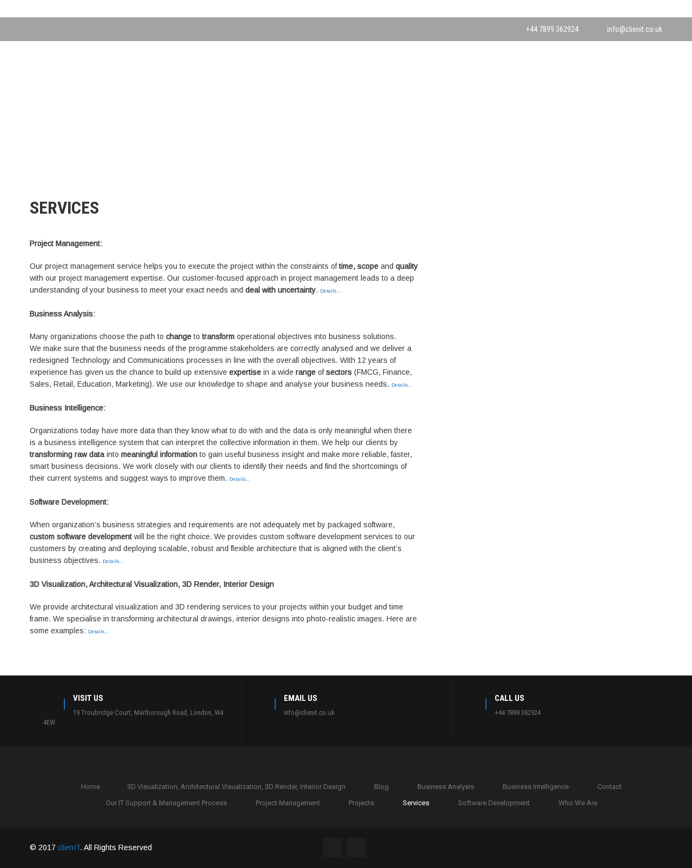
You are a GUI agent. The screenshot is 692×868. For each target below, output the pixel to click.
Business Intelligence (536, 787)
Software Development (494, 803)
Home (90, 787)
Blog (381, 787)
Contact (609, 787)
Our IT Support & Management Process (166, 803)
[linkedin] (53, 29)
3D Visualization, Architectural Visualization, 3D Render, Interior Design (236, 787)
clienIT (69, 847)
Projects (361, 803)
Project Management (288, 803)
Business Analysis (445, 787)
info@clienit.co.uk (634, 29)
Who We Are (577, 803)
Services (416, 803)
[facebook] (33, 29)
